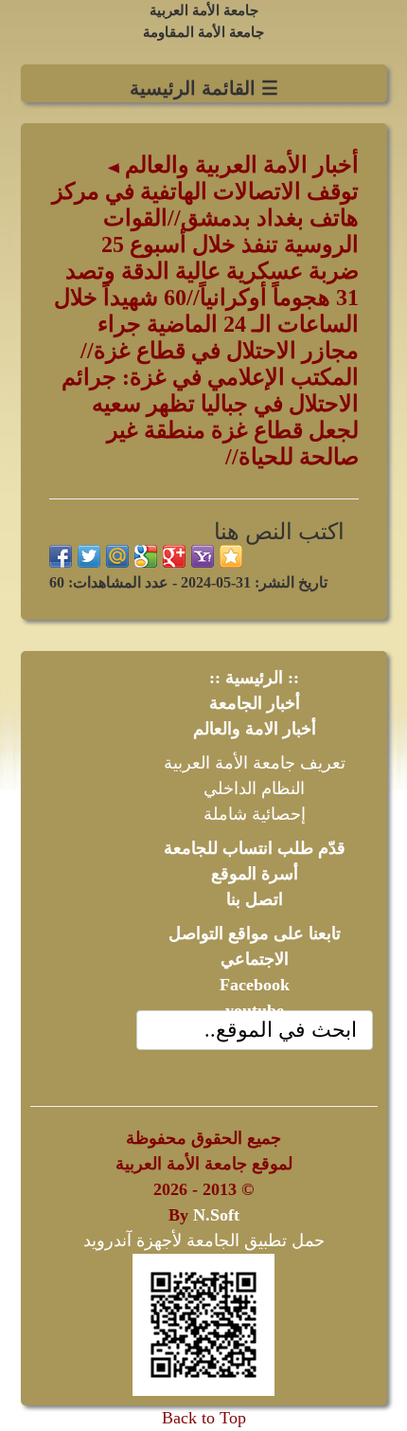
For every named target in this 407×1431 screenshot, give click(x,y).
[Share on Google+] (174, 556)
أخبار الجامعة (254, 703)
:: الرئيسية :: (254, 677)
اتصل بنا (254, 899)
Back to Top (204, 1417)
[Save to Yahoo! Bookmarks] (202, 556)
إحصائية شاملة (255, 814)
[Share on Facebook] (60, 556)
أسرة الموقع (254, 873)
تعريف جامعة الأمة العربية (254, 762)
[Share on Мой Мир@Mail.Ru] (117, 556)
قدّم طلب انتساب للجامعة (254, 848)
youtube (254, 1010)
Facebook (255, 984)
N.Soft (216, 1214)
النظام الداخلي (254, 788)
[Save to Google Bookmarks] (145, 556)
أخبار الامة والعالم (254, 728)
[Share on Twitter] (89, 556)
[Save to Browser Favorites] (231, 556)
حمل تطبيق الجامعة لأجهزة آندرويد (204, 1240)
